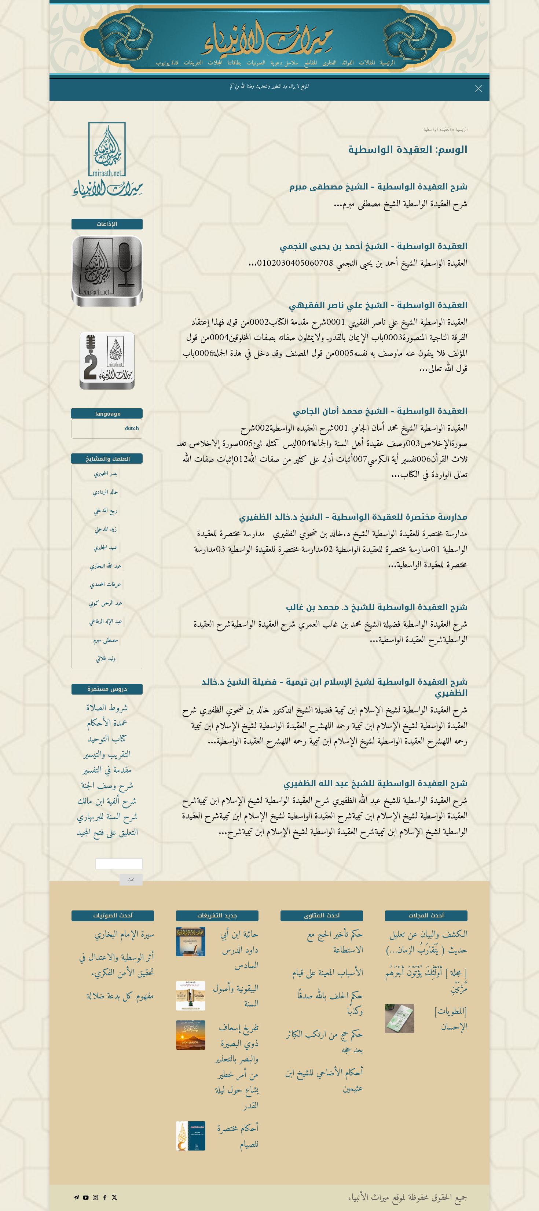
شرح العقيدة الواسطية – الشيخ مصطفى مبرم (378, 187)
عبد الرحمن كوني (105, 603)
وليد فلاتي (105, 659)
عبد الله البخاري (105, 566)
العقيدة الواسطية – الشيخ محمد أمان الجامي (380, 411)
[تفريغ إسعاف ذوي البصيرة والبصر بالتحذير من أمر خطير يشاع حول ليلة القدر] (190, 1038)
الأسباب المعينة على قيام (327, 973)
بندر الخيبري (105, 473)
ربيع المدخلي (105, 510)
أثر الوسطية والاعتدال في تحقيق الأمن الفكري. (116, 965)
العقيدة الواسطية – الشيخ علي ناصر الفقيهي (378, 305)
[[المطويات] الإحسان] (399, 1021)
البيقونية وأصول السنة (235, 996)
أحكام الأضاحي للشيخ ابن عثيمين (324, 1081)
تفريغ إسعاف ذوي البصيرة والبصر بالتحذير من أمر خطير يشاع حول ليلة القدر (236, 1067)
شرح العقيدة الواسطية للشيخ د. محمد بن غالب (376, 607)
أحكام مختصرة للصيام (237, 1136)
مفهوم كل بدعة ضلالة (120, 996)
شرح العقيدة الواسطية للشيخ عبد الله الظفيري (375, 783)
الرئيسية (461, 129)
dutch (132, 428)
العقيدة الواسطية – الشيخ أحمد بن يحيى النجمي (373, 246)
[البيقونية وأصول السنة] (190, 998)
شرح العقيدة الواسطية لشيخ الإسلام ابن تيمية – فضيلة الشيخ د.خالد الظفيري (334, 687)
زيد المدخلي (106, 529)
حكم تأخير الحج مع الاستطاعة (335, 942)
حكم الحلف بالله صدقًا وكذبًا (330, 1004)
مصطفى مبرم (105, 640)
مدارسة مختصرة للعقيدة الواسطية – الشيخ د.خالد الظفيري (353, 517)
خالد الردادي (105, 492)
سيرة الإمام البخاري (124, 935)
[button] (521, 1162)
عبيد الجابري (106, 547)
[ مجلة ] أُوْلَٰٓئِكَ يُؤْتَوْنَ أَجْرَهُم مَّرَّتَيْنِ (426, 981)
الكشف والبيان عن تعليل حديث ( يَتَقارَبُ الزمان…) (426, 942)
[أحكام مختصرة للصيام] (190, 1138)
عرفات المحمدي (105, 584)
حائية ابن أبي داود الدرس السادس (239, 950)
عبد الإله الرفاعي (105, 621)
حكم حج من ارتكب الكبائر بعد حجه (324, 1042)
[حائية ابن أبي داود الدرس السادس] (190, 944)
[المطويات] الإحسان (450, 1019)
